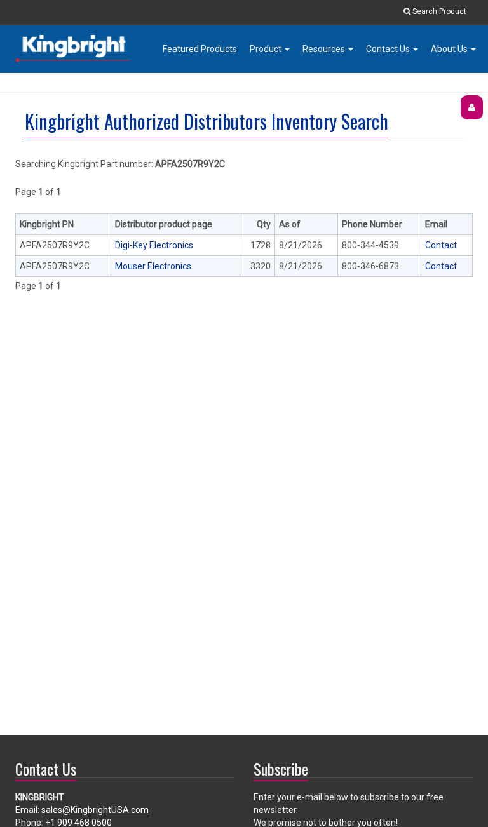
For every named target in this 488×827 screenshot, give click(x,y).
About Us (450, 49)
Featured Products (200, 49)
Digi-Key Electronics (154, 245)
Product (266, 49)
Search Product (438, 11)
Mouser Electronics (153, 266)
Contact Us (389, 49)
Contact (441, 245)
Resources (324, 49)
